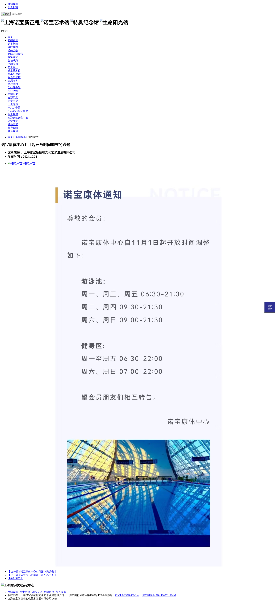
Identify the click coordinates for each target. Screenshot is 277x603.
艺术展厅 (13, 67)
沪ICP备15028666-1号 (127, 595)
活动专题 (13, 64)
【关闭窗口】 (15, 578)
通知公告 (13, 50)
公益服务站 (14, 87)
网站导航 (13, 4)
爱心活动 (13, 90)
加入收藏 (13, 7)
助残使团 (13, 84)
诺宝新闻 (13, 43)
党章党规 (13, 101)
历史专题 (13, 104)
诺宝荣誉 (13, 121)
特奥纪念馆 (14, 74)
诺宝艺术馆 (14, 70)
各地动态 (13, 60)
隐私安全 (37, 592)
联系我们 (13, 131)
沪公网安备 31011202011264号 (159, 595)
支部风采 (13, 94)
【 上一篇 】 (32, 571)
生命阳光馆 (14, 77)
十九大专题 (14, 107)
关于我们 (13, 114)
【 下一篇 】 (32, 575)
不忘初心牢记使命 (18, 111)
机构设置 (13, 124)
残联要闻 (13, 47)
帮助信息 (49, 592)
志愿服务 (13, 80)
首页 (10, 37)
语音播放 (270, 307)
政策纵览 (13, 57)
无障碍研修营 (15, 53)
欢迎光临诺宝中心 (18, 117)
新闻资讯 (13, 40)
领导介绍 (13, 127)
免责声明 (25, 592)
